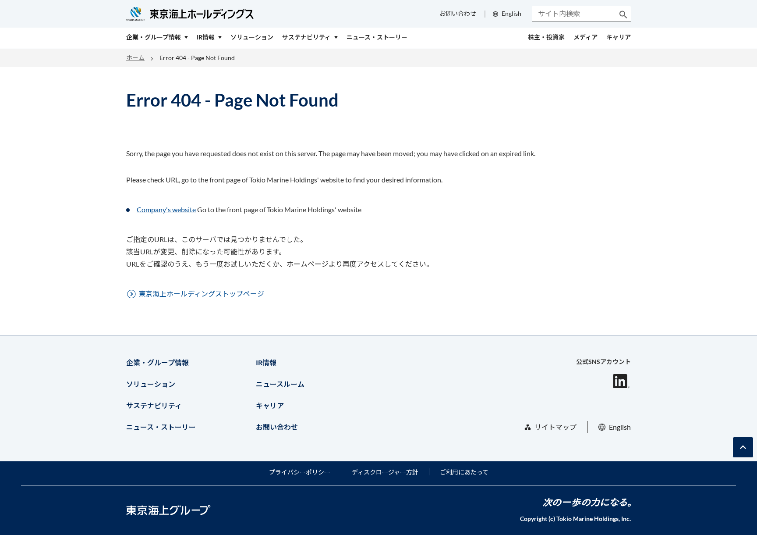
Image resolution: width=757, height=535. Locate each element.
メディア (585, 37)
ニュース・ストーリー (161, 427)
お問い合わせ (457, 13)
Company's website (166, 209)
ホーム (135, 57)
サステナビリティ (154, 405)
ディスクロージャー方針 (385, 472)
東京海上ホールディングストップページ (201, 293)
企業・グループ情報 (157, 362)
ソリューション (150, 384)
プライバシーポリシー (299, 472)
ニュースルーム (280, 384)
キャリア (618, 37)
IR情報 (266, 362)
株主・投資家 (546, 37)
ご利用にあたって (464, 472)
